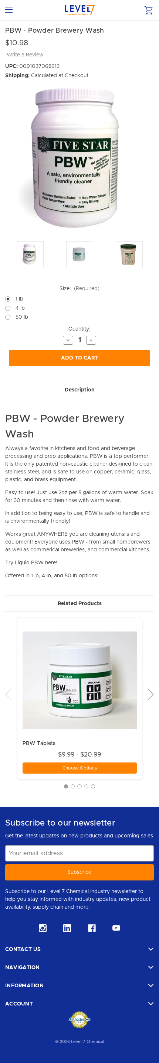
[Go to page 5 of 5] (93, 786)
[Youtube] (116, 928)
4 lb (20, 308)
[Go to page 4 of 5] (86, 786)
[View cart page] (148, 10)
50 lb (22, 317)
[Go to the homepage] (80, 10)
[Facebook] (92, 928)
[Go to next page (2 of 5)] (151, 694)
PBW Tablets (39, 743)
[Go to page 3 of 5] (79, 786)
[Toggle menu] (10, 10)
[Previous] (8, 694)
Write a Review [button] (25, 55)
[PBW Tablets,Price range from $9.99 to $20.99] (80, 680)
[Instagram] (43, 928)
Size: (79, 288)
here (50, 562)
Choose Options (79, 768)
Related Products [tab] (80, 603)
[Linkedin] (67, 928)
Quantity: (79, 329)
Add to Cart (79, 358)
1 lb (19, 299)
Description (80, 390)
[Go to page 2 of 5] (73, 786)
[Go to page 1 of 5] (66, 786)
